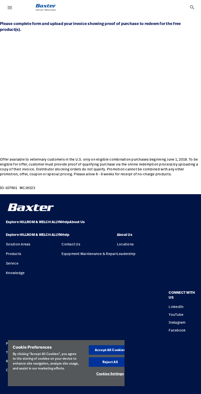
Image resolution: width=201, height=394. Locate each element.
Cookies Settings (110, 373)
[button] (34, 236)
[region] (66, 363)
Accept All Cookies (110, 350)
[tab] (192, 7)
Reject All (110, 362)
